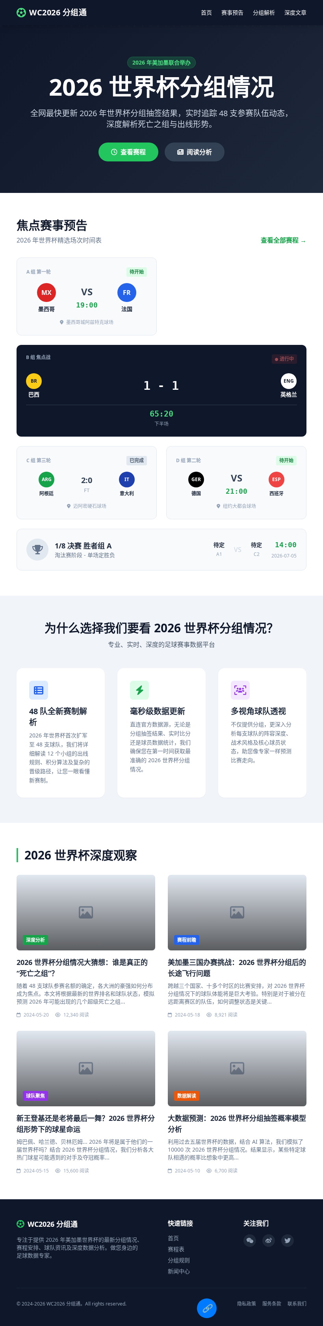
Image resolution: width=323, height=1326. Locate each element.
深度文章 (295, 12)
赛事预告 (232, 12)
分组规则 (179, 1260)
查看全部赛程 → (283, 240)
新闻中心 (179, 1271)
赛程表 (176, 1249)
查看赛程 (133, 152)
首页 (206, 12)
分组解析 (264, 12)
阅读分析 (199, 152)
